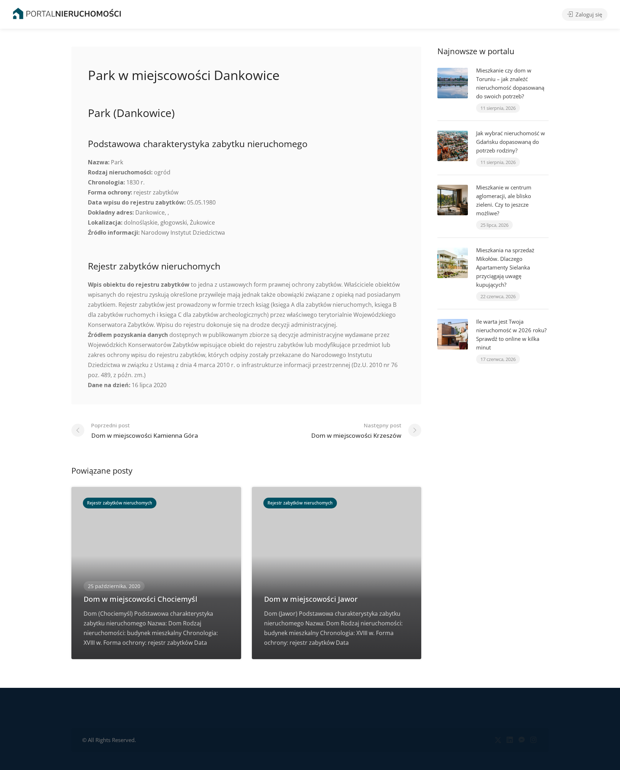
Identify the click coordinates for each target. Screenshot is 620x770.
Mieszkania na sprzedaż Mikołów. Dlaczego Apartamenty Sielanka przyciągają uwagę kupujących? (505, 267)
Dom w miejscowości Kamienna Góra (144, 431)
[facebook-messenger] (521, 740)
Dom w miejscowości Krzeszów (356, 431)
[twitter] (497, 740)
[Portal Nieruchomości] (67, 13)
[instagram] (533, 740)
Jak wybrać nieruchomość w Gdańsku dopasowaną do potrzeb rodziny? (510, 142)
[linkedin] (509, 740)
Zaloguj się (588, 14)
